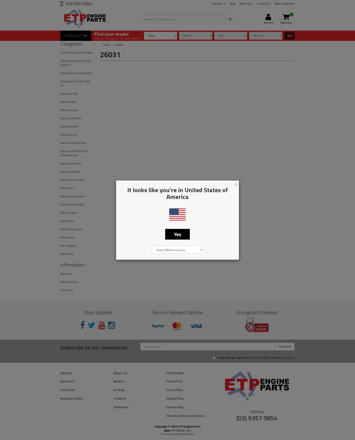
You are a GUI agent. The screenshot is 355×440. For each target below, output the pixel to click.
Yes (177, 234)
